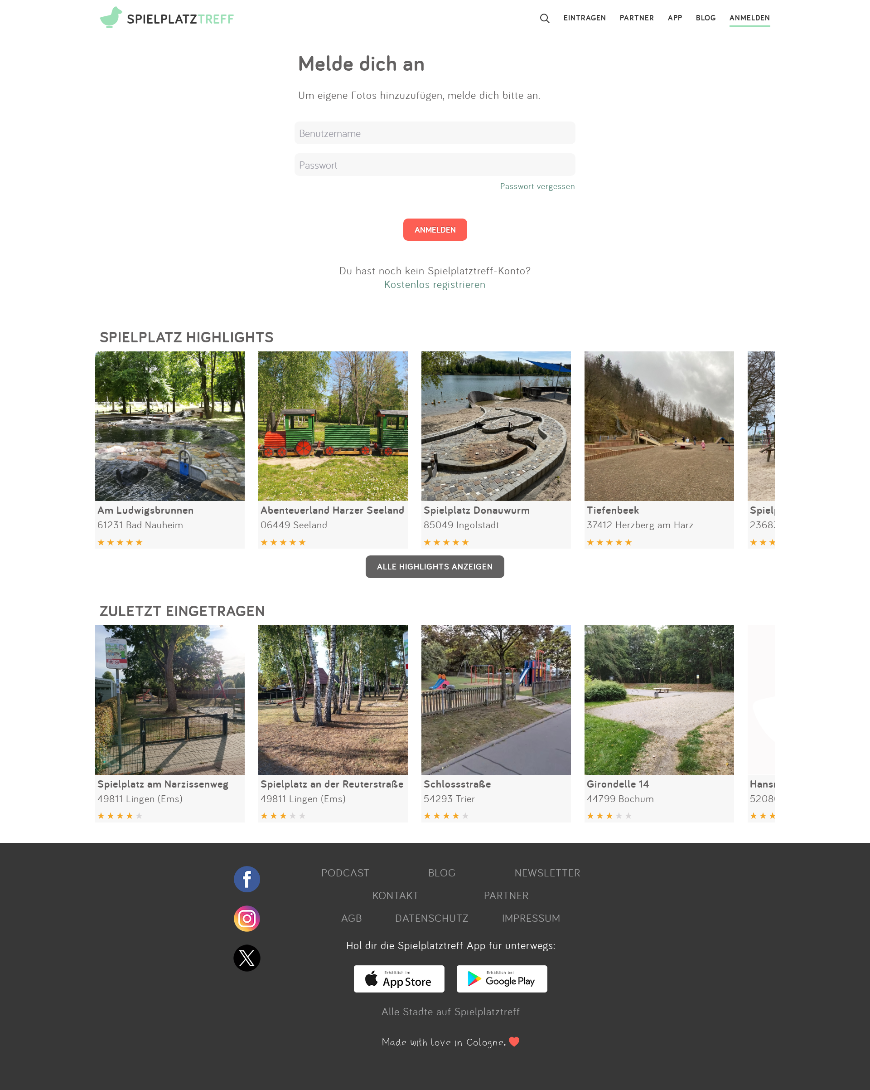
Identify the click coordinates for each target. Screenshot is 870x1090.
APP (675, 18)
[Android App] (502, 988)
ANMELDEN (750, 18)
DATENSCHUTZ (432, 918)
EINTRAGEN (585, 18)
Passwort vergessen (537, 185)
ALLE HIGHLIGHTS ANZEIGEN (435, 566)
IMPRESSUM (531, 918)
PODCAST (345, 872)
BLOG (706, 18)
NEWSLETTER (547, 872)
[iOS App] (399, 988)
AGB (351, 918)
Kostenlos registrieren (435, 284)
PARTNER (637, 18)
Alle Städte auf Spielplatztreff (451, 1011)
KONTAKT (395, 895)
